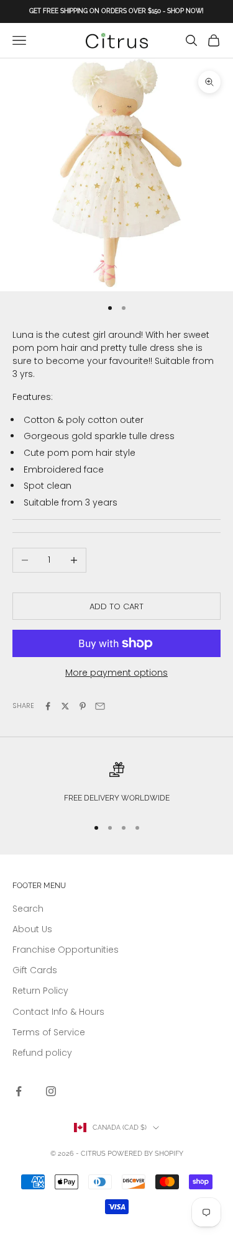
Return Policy (40, 990)
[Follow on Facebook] (18, 1091)
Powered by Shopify (145, 1154)
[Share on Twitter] (65, 706)
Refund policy (42, 1052)
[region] (116, 784)
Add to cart (116, 606)
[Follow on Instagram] (51, 1091)
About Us (32, 929)
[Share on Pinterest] (83, 706)
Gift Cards (34, 970)
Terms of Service (48, 1032)
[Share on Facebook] (48, 706)
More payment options (116, 672)
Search (27, 908)
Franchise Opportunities (65, 949)
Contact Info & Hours (58, 1011)
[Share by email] (100, 706)
